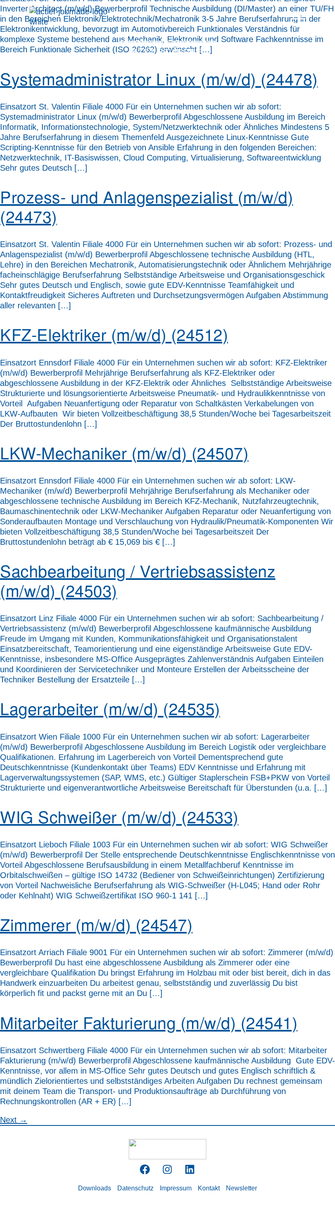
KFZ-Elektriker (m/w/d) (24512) (114, 333)
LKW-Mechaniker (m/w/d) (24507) (124, 452)
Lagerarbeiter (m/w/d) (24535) (110, 708)
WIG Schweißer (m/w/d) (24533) (119, 816)
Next (13, 1119)
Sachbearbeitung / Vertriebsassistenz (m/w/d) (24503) (137, 580)
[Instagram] (167, 1169)
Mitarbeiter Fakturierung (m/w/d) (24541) (148, 1022)
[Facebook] (145, 1169)
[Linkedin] (190, 1169)
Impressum (176, 1188)
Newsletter (241, 1188)
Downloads (94, 1188)
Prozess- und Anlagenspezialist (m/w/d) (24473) (146, 206)
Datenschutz (135, 1188)
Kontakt (209, 1188)
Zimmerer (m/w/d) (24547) (96, 924)
